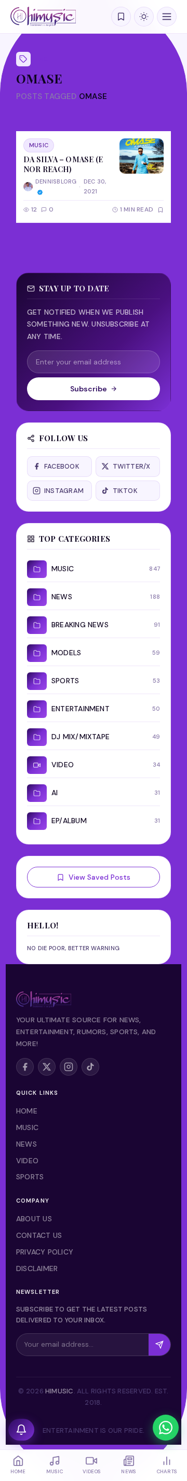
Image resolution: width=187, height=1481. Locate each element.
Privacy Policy (44, 1252)
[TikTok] (90, 1067)
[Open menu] (167, 16)
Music (38, 145)
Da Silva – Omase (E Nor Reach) (63, 164)
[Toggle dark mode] (144, 16)
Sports (30, 1176)
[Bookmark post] (160, 210)
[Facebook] (25, 1067)
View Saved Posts (99, 877)
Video (27, 1160)
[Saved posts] (121, 16)
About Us (34, 1218)
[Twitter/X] (47, 1067)
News (26, 1144)
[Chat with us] (166, 1428)
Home (26, 1111)
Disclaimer (37, 1268)
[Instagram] (68, 1067)
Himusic (59, 1391)
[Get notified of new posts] (21, 1430)
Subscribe (88, 388)
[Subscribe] (159, 1345)
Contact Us (39, 1235)
